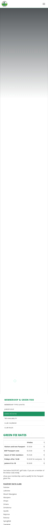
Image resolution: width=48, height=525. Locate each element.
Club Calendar (10, 423)
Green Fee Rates (10, 414)
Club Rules (8, 428)
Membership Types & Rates (14, 405)
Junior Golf (9, 409)
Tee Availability (10, 418)
